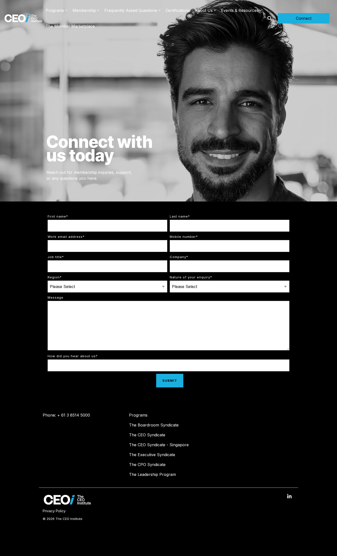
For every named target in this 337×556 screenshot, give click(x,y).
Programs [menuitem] (138, 415)
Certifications (178, 10)
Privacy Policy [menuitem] (54, 511)
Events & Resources (240, 10)
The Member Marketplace (70, 26)
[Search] (269, 18)
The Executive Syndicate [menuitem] (152, 454)
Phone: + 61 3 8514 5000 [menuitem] (66, 415)
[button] (289, 497)
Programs (55, 10)
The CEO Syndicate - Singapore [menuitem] (159, 444)
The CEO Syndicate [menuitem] (147, 434)
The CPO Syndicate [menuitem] (147, 464)
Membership (84, 10)
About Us (204, 10)
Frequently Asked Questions (130, 10)
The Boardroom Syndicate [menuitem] (154, 425)
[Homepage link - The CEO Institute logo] (67, 503)
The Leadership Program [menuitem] (152, 474)
